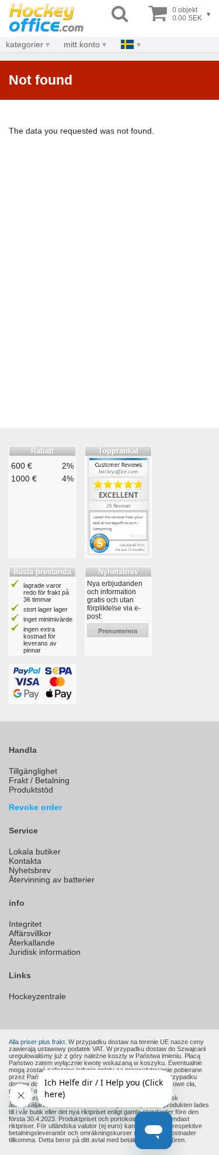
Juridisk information (45, 952)
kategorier (24, 44)
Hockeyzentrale (37, 996)
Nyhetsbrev (30, 870)
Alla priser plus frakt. (38, 1041)
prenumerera (117, 630)
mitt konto (82, 44)
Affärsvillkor (30, 933)
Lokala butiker (35, 851)
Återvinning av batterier (52, 879)
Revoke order (35, 807)
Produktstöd (31, 789)
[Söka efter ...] (119, 14)
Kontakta (25, 861)
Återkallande (32, 942)
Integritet (25, 924)
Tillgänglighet (33, 771)
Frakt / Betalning (39, 780)
